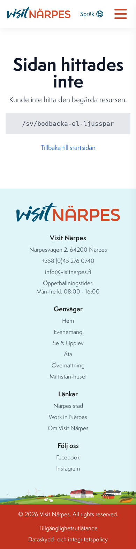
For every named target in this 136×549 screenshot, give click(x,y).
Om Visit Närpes (68, 428)
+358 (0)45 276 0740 (68, 261)
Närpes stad (68, 406)
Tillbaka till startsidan (68, 147)
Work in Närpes (68, 417)
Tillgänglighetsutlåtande (68, 528)
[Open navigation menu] (120, 14)
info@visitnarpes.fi (68, 272)
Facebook (68, 457)
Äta (68, 354)
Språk (87, 14)
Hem (68, 321)
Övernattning (68, 365)
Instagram (68, 468)
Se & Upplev (68, 343)
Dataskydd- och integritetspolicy (68, 539)
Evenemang (68, 332)
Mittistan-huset (68, 376)
